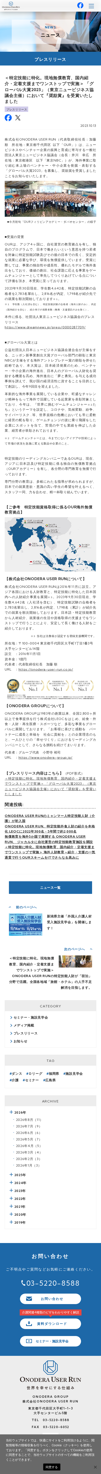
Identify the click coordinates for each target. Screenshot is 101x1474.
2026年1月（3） (29, 1165)
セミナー (32, 1080)
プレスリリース (16, 109)
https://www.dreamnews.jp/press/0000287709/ (45, 327)
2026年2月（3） (29, 1159)
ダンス (17, 1073)
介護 (15, 1080)
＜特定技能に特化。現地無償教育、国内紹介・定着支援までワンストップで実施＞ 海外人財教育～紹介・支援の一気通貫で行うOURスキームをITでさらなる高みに (50, 852)
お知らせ (20, 1041)
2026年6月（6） (29, 1133)
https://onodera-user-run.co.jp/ (46, 669)
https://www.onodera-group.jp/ (46, 757)
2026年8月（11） (29, 1120)
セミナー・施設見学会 (31, 1017)
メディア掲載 (24, 1025)
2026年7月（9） (29, 1126)
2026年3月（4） (29, 1152)
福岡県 (54, 1073)
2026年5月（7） (29, 1139)
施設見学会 (74, 1073)
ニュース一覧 (50, 887)
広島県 (50, 1080)
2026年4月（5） (29, 1146)
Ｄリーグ (36, 1073)
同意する (52, 1467)
